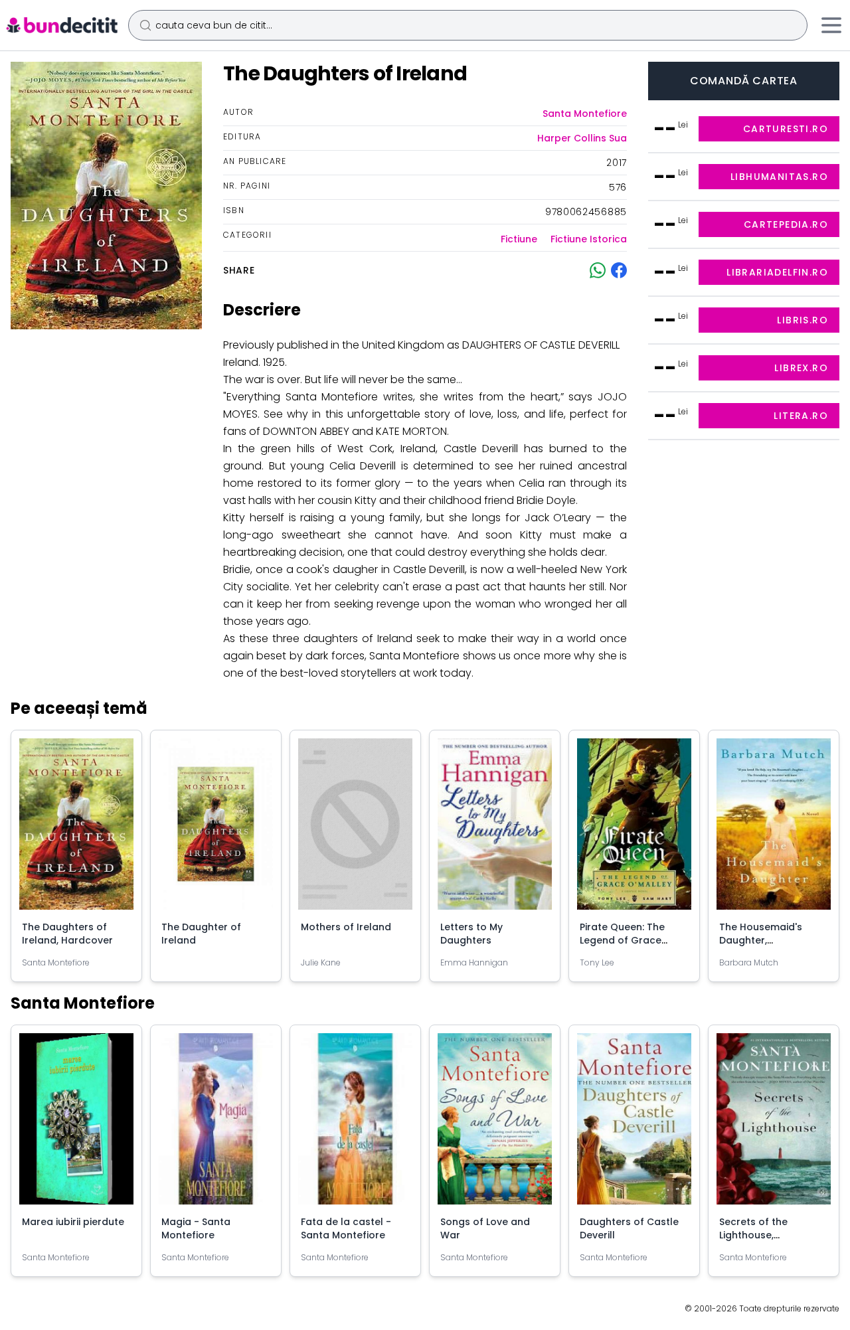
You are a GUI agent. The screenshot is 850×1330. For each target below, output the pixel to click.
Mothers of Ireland (346, 927)
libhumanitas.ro (779, 176)
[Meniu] (831, 25)
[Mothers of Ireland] (355, 829)
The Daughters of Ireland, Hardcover (67, 933)
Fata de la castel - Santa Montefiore (346, 1228)
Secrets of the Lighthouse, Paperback (753, 1235)
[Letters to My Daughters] (495, 829)
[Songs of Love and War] (495, 1124)
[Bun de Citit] (61, 25)
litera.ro (801, 415)
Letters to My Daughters (471, 933)
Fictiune (519, 239)
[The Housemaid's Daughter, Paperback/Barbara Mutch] (774, 829)
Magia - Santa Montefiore (195, 1228)
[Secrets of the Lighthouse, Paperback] (774, 1124)
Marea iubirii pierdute (73, 1221)
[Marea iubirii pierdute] (76, 1124)
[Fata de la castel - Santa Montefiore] (355, 1124)
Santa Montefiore (585, 113)
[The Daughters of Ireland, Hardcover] (76, 829)
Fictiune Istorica (589, 239)
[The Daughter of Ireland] (216, 829)
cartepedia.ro (786, 224)
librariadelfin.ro (777, 272)
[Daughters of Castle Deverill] (634, 1124)
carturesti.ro (785, 128)
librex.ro (801, 367)
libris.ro (802, 320)
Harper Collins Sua (582, 138)
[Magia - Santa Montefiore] (216, 1124)
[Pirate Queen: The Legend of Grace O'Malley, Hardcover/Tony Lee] (634, 829)
